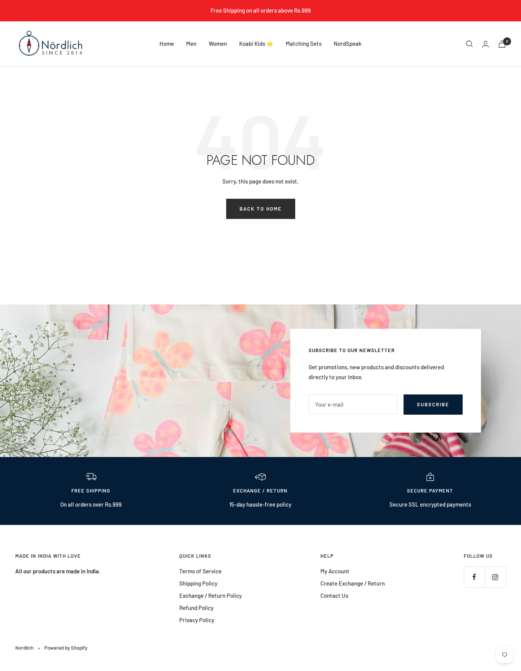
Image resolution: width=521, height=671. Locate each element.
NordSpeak (348, 43)
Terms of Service (200, 571)
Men (191, 43)
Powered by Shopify (65, 648)
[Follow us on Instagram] (495, 576)
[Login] (485, 44)
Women (218, 43)
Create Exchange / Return (352, 583)
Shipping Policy (198, 583)
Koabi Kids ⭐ (256, 43)
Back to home (261, 209)
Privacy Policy (196, 619)
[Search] (469, 43)
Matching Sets (304, 43)
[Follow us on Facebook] (474, 576)
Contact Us (334, 595)
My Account (334, 571)
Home (166, 43)
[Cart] (502, 44)
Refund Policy (196, 607)
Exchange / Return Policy (210, 595)
